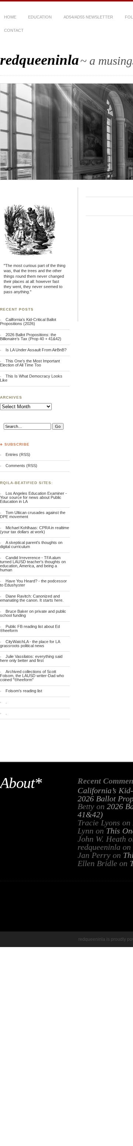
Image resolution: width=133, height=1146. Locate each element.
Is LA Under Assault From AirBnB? (36, 350)
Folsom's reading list (24, 691)
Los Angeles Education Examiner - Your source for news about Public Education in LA (33, 497)
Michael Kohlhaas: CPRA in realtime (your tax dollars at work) (34, 529)
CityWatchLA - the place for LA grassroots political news (30, 643)
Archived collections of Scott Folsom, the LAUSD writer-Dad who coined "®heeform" (32, 675)
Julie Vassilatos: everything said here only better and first (31, 658)
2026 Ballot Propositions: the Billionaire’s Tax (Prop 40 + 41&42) (30, 336)
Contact (14, 30)
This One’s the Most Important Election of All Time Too (30, 363)
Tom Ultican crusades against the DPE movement (32, 514)
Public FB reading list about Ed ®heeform (30, 628)
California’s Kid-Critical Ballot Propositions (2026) (28, 321)
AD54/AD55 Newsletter (88, 17)
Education (40, 17)
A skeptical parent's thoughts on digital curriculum (31, 544)
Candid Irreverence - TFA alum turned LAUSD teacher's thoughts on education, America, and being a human (33, 563)
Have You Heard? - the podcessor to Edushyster (33, 583)
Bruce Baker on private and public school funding (33, 613)
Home (10, 17)
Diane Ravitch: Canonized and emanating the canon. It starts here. (32, 598)
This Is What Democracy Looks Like (31, 378)
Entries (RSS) (18, 454)
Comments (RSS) (21, 465)
